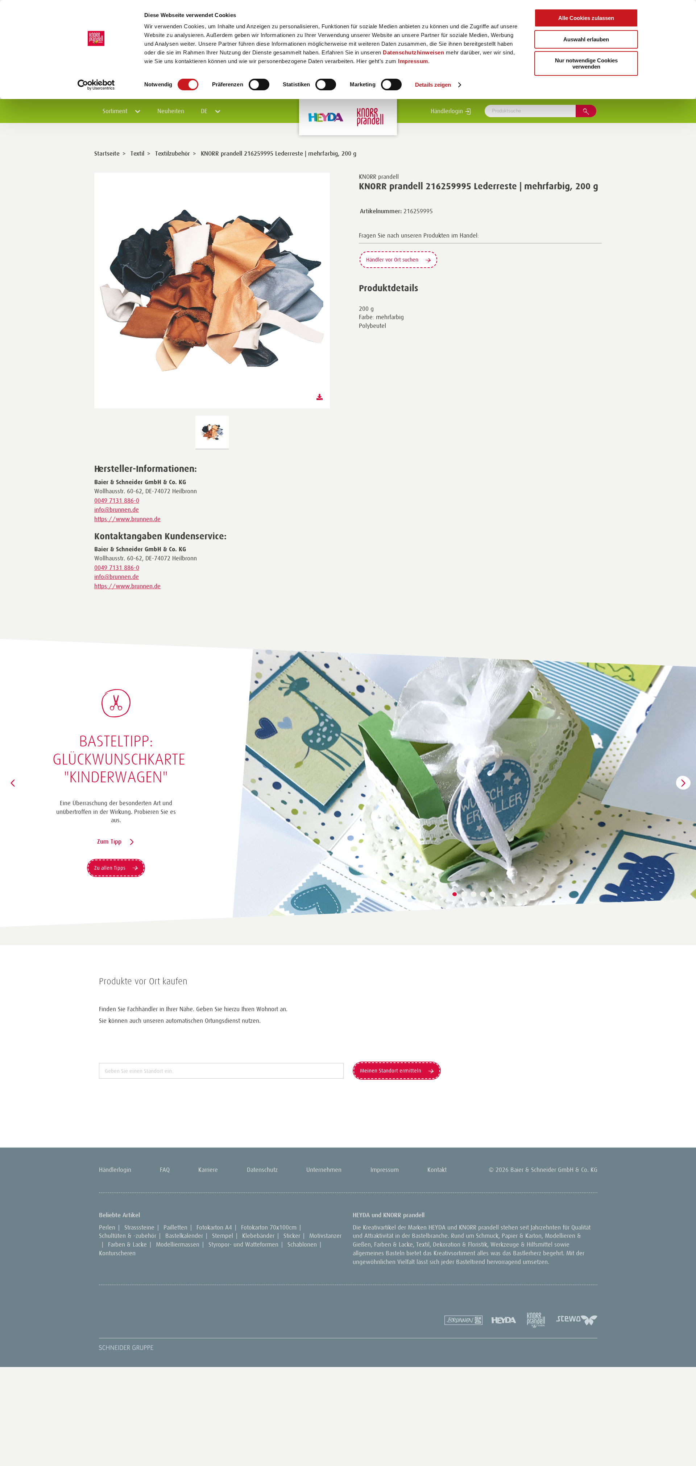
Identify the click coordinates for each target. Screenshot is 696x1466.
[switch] (259, 84)
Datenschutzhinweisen (413, 52)
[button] (436, 894)
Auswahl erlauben (586, 39)
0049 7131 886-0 (116, 500)
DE (205, 111)
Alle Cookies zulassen (586, 18)
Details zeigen (433, 85)
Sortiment (116, 111)
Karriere (208, 1169)
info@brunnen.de (116, 509)
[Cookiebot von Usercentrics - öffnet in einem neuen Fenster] (96, 84)
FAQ (165, 1169)
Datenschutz (262, 1169)
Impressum (413, 61)
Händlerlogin (448, 111)
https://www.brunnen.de (127, 519)
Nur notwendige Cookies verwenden (586, 63)
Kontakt (437, 1169)
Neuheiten (170, 111)
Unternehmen (323, 1169)
